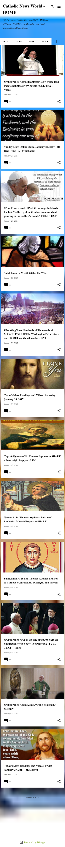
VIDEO (18, 41)
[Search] (52, 7)
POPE (31, 41)
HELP (5, 41)
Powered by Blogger (34, 842)
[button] (59, 101)
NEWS (45, 41)
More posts (32, 797)
